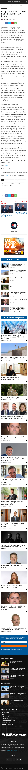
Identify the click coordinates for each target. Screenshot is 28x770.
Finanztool (7, 175)
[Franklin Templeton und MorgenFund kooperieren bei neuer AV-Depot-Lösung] (5, 294)
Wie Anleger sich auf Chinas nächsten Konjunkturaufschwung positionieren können (12, 524)
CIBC (16, 180)
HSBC (25, 180)
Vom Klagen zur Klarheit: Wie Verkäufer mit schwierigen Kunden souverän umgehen (13, 480)
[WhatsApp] (15, 23)
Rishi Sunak (4, 185)
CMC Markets (20, 180)
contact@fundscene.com (11, 750)
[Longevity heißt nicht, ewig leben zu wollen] (5, 287)
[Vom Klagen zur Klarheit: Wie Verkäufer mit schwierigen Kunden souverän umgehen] (14, 471)
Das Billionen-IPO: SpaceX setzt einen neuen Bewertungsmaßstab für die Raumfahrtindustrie (12, 502)
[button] (2, 767)
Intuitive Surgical (4, 181)
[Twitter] (9, 23)
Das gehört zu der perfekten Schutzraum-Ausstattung (6, 215)
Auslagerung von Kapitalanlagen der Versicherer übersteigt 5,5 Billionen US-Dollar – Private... (12, 458)
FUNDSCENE (6, 19)
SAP (7, 185)
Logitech (9, 183)
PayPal (17, 183)
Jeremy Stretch (11, 181)
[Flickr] (14, 759)
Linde (6, 183)
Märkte (13, 183)
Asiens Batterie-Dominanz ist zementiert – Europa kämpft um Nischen (13, 628)
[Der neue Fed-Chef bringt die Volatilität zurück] (5, 302)
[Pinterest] (12, 23)
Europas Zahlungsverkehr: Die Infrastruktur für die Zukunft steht (11, 378)
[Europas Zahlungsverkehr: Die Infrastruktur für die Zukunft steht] (5, 280)
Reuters (6, 165)
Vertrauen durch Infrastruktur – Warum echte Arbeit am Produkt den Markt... (13, 546)
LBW (2, 183)
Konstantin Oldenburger (19, 181)
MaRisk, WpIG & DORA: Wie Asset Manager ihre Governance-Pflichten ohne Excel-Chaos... (13, 337)
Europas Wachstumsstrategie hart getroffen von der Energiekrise (11, 586)
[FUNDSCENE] (2, 19)
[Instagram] (17, 759)
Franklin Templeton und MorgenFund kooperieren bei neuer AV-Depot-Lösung (18, 294)
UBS (10, 185)
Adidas (6, 180)
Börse (5, 5)
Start (2, 5)
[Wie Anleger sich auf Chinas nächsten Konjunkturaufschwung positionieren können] (14, 515)
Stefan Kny (3, 360)
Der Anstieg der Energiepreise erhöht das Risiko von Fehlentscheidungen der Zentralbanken (13, 607)
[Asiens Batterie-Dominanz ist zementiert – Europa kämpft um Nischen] (14, 620)
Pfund (20, 183)
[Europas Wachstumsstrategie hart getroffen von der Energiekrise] (14, 577)
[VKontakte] (20, 759)
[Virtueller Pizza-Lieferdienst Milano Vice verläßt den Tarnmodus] (5, 670)
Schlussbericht (9, 5)
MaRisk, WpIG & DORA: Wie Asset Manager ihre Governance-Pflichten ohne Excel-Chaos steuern (17, 264)
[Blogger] (7, 759)
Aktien (9, 180)
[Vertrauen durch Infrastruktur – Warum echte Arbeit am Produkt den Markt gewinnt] (14, 537)
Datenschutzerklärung (5, 651)
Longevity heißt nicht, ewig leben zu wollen (14, 398)
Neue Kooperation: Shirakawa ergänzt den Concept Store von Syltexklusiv (13, 358)
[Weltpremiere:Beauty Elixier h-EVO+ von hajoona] (5, 663)
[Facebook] (6, 23)
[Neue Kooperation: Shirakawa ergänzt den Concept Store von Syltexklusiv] (5, 272)
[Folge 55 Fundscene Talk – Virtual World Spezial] (5, 677)
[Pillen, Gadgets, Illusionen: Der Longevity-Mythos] (14, 557)
